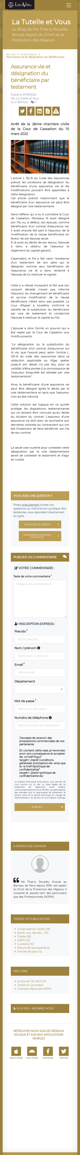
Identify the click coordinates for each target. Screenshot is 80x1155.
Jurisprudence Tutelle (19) (33, 929)
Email (19, 665)
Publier (37, 807)
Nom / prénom (26, 648)
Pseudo (20, 631)
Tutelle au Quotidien (30, 985)
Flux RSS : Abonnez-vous (35, 1008)
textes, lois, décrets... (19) (33, 932)
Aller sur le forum (37, 524)
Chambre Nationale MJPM (34, 988)
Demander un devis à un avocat (37, 536)
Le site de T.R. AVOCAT (31, 981)
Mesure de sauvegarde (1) (33, 947)
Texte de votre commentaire (31, 576)
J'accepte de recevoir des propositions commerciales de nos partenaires (41, 741)
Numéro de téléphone (32, 718)
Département (25, 681)
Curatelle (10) (25, 944)
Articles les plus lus (29, 951)
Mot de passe (24, 701)
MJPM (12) (23, 940)
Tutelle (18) (24, 936)
